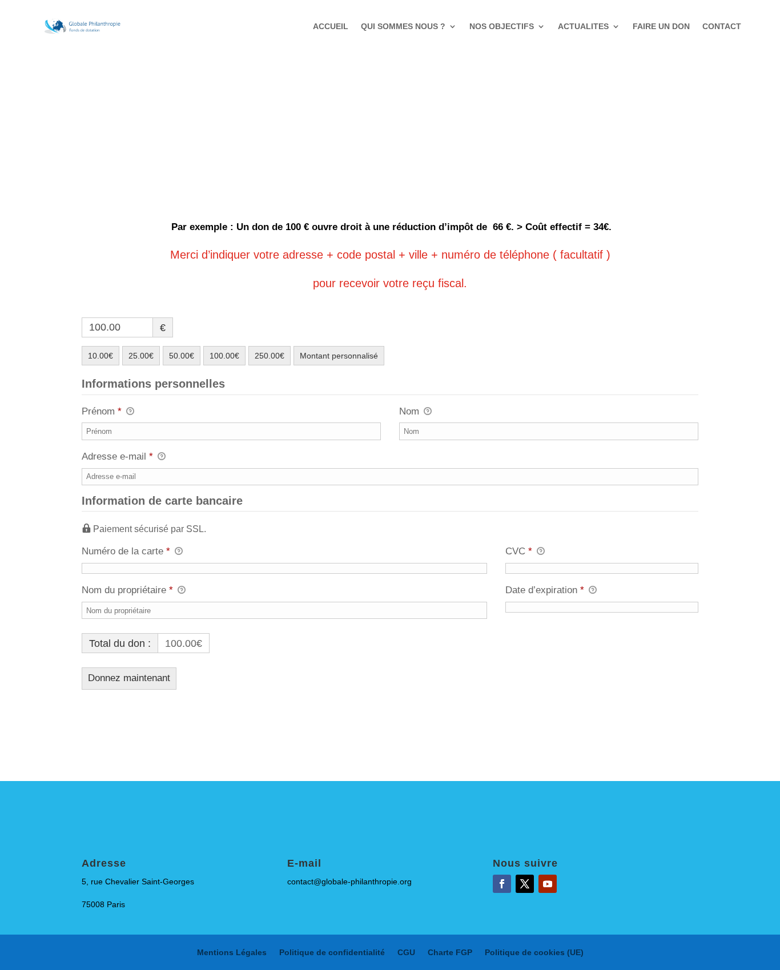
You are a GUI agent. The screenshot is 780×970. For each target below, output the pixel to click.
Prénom (102, 411)
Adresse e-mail (117, 456)
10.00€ (100, 355)
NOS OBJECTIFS (501, 26)
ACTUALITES (583, 26)
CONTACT (721, 26)
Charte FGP (450, 952)
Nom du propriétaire (127, 590)
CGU (406, 952)
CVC (518, 551)
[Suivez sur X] (525, 884)
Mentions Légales (232, 952)
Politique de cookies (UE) (534, 952)
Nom (410, 411)
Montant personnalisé (339, 355)
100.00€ (224, 355)
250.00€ (269, 355)
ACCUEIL (330, 26)
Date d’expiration (544, 590)
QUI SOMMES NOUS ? (403, 26)
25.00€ (141, 355)
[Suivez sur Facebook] (502, 884)
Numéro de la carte (126, 551)
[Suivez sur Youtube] (547, 884)
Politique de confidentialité (332, 952)
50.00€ (181, 355)
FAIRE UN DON (661, 26)
